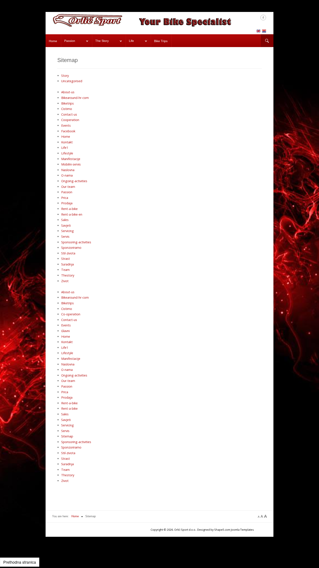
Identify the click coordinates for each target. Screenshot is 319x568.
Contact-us (69, 114)
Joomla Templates (242, 530)
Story (65, 76)
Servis (65, 236)
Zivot (65, 281)
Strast (65, 259)
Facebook (68, 131)
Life (131, 41)
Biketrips (67, 103)
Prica (64, 198)
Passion (69, 41)
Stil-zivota (68, 253)
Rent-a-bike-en (71, 214)
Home (53, 41)
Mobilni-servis (71, 164)
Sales (65, 220)
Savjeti (66, 225)
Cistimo (66, 109)
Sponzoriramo (71, 248)
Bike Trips (161, 41)
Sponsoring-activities (76, 242)
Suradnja (67, 264)
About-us (67, 92)
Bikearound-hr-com (75, 98)
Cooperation (70, 120)
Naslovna (67, 170)
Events (66, 125)
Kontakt (67, 142)
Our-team (68, 187)
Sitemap (67, 436)
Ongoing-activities (74, 181)
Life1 (64, 148)
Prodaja (66, 203)
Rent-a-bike (69, 209)
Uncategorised (71, 81)
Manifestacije (70, 159)
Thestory (67, 275)
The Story (102, 41)
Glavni (65, 331)
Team (65, 270)
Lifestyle (67, 153)
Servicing (67, 231)
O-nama (67, 175)
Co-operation (70, 314)
